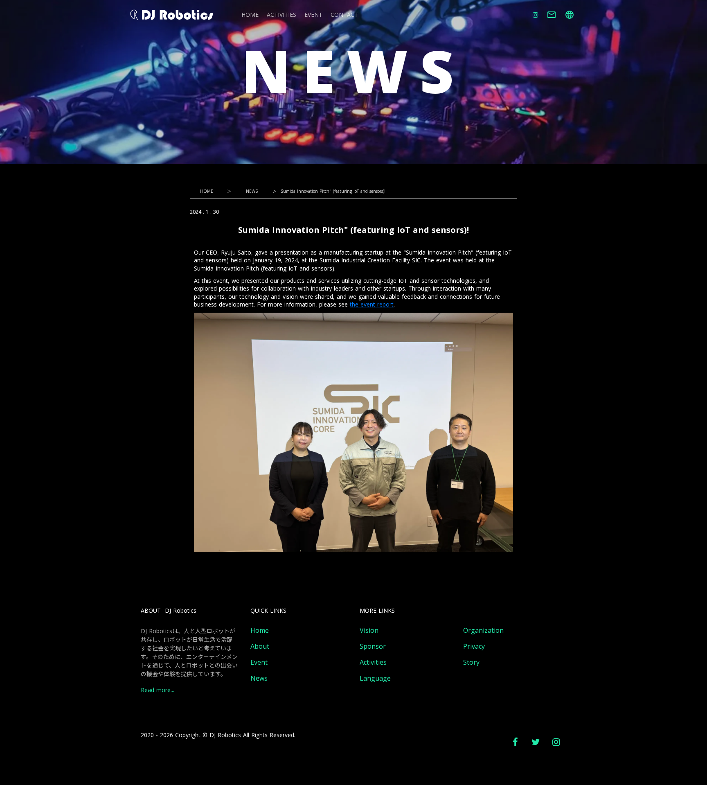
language (569, 15)
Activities (373, 662)
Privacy (474, 646)
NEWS (252, 191)
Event (259, 662)
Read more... (157, 690)
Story (471, 662)
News (259, 678)
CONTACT (344, 14)
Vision (369, 630)
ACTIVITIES (281, 14)
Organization (483, 630)
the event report (372, 304)
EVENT (313, 14)
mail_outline (551, 15)
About (259, 646)
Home (259, 630)
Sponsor (373, 646)
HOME (250, 14)
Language (375, 678)
